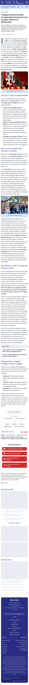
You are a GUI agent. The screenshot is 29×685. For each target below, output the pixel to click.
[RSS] (24, 614)
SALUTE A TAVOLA (14, 632)
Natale (7, 424)
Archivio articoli (5, 640)
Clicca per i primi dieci (14, 523)
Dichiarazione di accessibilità (23, 649)
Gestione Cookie (23, 642)
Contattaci (4, 651)
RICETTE (15, 630)
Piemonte (14, 424)
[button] (27, 2)
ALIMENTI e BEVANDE (14, 634)
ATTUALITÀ (13, 6)
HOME (2, 435)
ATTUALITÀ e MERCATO (14, 620)
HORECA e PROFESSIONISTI (14, 628)
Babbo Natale (8, 426)
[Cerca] (26, 7)
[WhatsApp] (21, 614)
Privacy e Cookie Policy (21, 640)
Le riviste (4, 644)
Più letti (4, 653)
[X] (8, 614)
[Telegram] (16, 614)
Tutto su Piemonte (20, 418)
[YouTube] (18, 614)
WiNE (18, 6)
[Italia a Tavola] (14, 2)
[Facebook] (5, 614)
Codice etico (24, 644)
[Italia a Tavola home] (14, 600)
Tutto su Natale (8, 418)
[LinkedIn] (11, 614)
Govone (21, 424)
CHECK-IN (14, 626)
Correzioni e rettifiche (22, 646)
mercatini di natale (19, 426)
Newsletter (4, 646)
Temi (3, 642)
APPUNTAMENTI (5, 6)
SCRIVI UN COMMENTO (14, 412)
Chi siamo (4, 649)
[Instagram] (13, 614)
